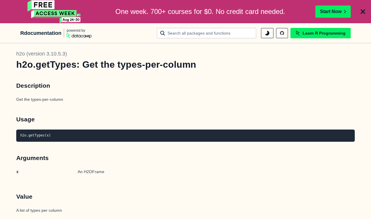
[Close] (363, 11)
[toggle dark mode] (267, 33)
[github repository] (282, 33)
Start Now (330, 11)
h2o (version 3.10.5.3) (41, 54)
